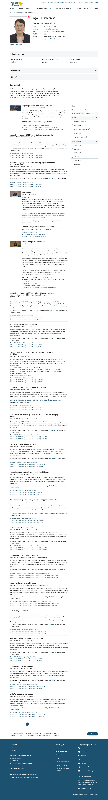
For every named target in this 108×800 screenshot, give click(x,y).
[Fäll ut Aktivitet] (96, 117)
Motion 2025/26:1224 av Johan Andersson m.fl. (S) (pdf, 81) (28, 716)
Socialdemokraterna (50, 26)
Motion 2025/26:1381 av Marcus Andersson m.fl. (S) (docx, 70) (28, 631)
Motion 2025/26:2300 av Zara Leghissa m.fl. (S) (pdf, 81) (27, 522)
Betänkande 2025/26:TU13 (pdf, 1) (34, 234)
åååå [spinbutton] (73, 113)
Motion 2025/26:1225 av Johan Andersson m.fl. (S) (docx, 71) (28, 686)
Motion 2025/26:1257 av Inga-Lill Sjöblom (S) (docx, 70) (27, 659)
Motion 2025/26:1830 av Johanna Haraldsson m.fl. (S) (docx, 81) (29, 548)
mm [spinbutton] (77, 113)
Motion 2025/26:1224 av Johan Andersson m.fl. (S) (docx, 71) (28, 714)
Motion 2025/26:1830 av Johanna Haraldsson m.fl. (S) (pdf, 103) (29, 550)
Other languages (71, 2)
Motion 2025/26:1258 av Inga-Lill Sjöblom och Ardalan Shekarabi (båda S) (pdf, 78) (34, 605)
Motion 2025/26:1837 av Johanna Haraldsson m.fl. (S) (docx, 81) (29, 437)
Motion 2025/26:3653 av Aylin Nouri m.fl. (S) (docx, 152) (27, 380)
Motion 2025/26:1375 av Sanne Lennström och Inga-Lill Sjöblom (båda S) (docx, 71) (34, 575)
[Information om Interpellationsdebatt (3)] (89, 129)
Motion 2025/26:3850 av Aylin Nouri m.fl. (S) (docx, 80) (26, 317)
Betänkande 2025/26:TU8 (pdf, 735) (34, 285)
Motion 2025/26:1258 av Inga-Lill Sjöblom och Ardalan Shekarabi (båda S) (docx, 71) (35, 603)
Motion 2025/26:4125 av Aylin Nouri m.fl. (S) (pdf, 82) (26, 186)
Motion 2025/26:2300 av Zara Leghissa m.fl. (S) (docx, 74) (27, 520)
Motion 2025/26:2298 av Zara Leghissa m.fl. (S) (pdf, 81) (27, 494)
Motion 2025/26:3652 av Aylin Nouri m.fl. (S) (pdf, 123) (26, 409)
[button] (26, 8)
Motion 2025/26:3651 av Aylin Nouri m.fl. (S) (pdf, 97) (26, 347)
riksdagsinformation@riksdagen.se (22, 763)
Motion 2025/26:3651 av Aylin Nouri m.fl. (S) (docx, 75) (26, 345)
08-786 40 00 (15, 750)
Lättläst (44, 2)
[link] (22, 724)
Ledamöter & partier (19, 12)
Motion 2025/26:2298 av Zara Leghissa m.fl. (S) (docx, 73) (27, 492)
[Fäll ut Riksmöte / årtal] (96, 141)
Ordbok (80, 2)
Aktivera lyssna (88, 2)
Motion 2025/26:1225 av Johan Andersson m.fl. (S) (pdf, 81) (28, 688)
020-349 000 (15, 761)
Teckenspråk (53, 2)
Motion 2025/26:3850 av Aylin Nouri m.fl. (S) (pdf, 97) (26, 319)
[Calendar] (82, 113)
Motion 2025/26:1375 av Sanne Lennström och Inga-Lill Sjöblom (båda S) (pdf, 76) (34, 577)
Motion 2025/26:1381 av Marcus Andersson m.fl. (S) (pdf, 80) (28, 633)
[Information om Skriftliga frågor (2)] (86, 137)
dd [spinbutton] (79, 113)
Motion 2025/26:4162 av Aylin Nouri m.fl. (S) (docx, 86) (26, 155)
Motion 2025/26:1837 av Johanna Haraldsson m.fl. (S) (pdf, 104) (29, 439)
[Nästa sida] (54, 724)
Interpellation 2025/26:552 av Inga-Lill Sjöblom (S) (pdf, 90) (41, 127)
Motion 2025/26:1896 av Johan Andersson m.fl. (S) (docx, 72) (28, 464)
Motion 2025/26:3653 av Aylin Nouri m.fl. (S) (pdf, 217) (26, 382)
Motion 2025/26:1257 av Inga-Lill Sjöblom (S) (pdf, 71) (26, 661)
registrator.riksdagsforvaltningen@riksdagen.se (25, 777)
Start (11, 12)
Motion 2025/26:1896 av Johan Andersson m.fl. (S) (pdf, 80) (28, 466)
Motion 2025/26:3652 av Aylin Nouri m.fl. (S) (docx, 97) (26, 407)
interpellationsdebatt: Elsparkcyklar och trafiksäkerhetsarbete (43, 129)
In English (61, 2)
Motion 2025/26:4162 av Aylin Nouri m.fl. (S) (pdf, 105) (26, 157)
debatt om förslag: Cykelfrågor (35, 236)
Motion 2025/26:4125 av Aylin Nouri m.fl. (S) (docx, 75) (26, 184)
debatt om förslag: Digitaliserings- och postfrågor (40, 287)
